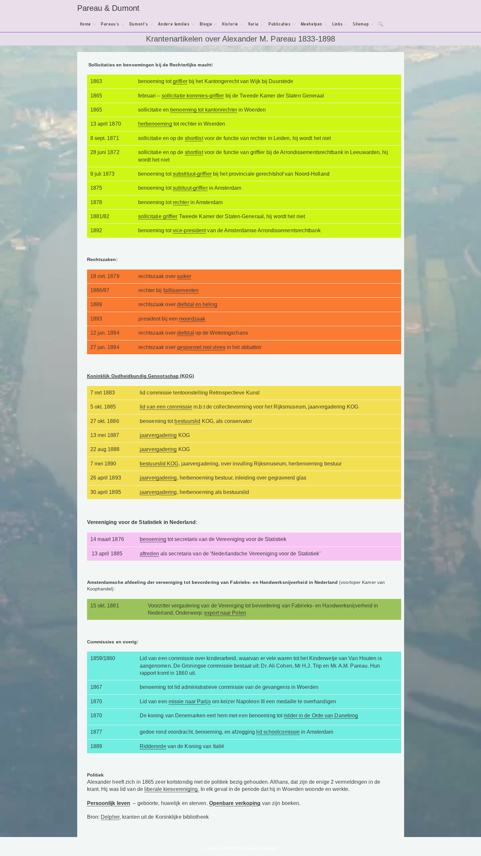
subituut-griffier (190, 188)
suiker (184, 276)
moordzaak (192, 319)
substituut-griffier (192, 174)
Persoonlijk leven (109, 803)
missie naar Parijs (190, 701)
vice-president (189, 230)
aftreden (149, 553)
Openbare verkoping (235, 803)
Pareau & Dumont (108, 8)
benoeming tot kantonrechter (203, 110)
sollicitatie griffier (158, 216)
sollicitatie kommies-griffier (193, 95)
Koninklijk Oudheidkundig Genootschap (133, 375)
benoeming (153, 539)
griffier (180, 81)
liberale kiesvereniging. (171, 789)
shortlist (194, 138)
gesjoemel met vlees (201, 347)
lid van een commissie (166, 407)
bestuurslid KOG (159, 463)
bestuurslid (187, 421)
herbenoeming (155, 124)
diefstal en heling (197, 304)
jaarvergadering (158, 435)
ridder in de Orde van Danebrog (321, 715)
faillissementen (181, 290)
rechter (181, 202)
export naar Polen (225, 613)
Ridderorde (153, 746)
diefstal (185, 333)
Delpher (110, 817)
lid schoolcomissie (278, 732)
